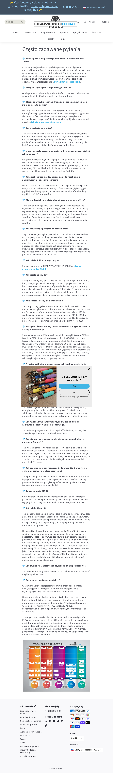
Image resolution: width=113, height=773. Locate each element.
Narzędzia (29, 32)
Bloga (22, 728)
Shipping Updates (28, 717)
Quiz (63, 38)
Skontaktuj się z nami (29, 746)
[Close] (89, 368)
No (74, 392)
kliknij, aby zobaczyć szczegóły (41, 8)
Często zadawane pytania (28, 712)
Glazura (95, 32)
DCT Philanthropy (28, 756)
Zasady (23, 739)
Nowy (15, 32)
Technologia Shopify (55, 768)
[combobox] (15, 21)
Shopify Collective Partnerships (28, 751)
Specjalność (79, 32)
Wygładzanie (47, 32)
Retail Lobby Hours (28, 724)
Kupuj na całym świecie (30, 731)
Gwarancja (25, 735)
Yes (74, 386)
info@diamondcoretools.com (46, 122)
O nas (22, 742)
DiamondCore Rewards (30, 721)
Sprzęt (63, 32)
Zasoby (51, 38)
